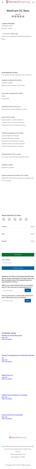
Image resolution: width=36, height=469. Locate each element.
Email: (18, 233)
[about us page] (33, 2)
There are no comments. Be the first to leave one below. (16, 38)
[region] (18, 57)
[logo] (18, 2)
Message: (18, 241)
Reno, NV (12, 337)
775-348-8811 (10, 34)
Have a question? (6, 259)
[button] (18, 254)
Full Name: (18, 226)
